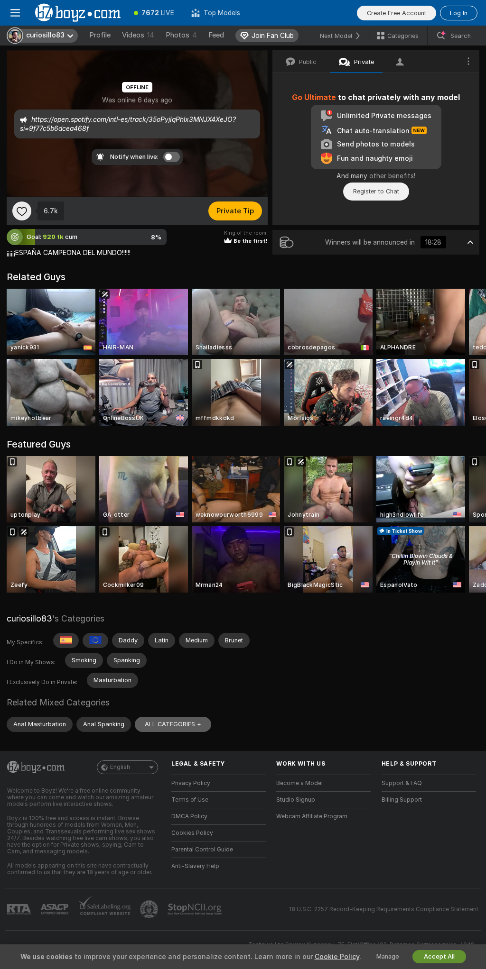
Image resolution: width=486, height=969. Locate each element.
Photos (181, 35)
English (120, 767)
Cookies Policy (192, 833)
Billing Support (402, 799)
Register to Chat (376, 191)
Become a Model (299, 783)
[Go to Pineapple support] (150, 909)
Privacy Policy (190, 783)
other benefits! (392, 176)
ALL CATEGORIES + (173, 724)
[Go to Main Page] (77, 13)
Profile (100, 35)
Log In (458, 13)
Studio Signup (295, 799)
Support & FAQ (402, 783)
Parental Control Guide (202, 849)
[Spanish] (66, 640)
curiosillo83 (29, 618)
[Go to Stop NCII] (196, 909)
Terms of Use (189, 799)
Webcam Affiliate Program (311, 816)
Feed (216, 35)
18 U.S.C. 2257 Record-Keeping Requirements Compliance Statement (383, 909)
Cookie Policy (337, 956)
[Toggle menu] (15, 13)
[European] (95, 640)
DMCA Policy (189, 816)
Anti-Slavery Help (195, 866)
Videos (138, 35)
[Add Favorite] (21, 210)
